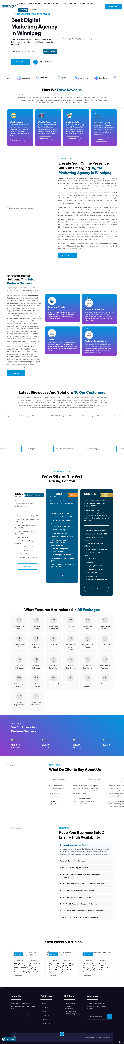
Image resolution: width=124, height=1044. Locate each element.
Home (44, 1003)
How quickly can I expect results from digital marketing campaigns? (81, 876)
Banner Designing (45, 449)
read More (16, 141)
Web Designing (34, 3)
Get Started (15, 373)
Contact (33, 10)
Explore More (20, 62)
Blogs (44, 1011)
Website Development (52, 3)
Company (21, 3)
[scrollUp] (62, 1034)
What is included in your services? (73, 861)
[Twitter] (17, 1015)
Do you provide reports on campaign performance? (79, 904)
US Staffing (23, 10)
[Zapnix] (10, 6)
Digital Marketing (70, 3)
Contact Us (45, 1015)
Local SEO (52, 339)
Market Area (46, 1023)
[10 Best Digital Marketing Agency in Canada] (35, 62)
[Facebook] (13, 1015)
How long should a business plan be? (74, 845)
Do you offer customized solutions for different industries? (82, 884)
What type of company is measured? (74, 868)
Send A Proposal (49, 51)
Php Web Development (15, 449)
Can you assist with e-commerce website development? (81, 911)
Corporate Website (56, 307)
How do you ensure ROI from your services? (76, 897)
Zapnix (92, 1038)
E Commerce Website (94, 309)
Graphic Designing (86, 3)
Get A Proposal (10, 1039)
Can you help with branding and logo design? (77, 890)
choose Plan (26, 566)
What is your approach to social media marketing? (79, 917)
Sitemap (44, 1019)
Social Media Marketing (95, 341)
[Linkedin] (22, 1015)
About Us (45, 1007)
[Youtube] (27, 1015)
